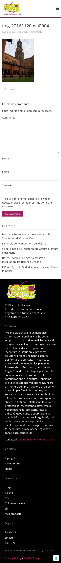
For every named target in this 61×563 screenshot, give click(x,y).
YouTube (10, 543)
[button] (57, 8)
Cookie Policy (31, 558)
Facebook (10, 532)
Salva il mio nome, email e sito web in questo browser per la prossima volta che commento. (27, 202)
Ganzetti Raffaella (20, 32)
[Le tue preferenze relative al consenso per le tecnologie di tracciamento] (56, 558)
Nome (6, 158)
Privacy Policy (13, 558)
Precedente (10, 89)
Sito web (7, 185)
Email (5, 172)
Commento (8, 117)
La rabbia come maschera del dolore (24, 243)
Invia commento (12, 214)
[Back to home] (12, 8)
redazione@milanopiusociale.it (36, 439)
